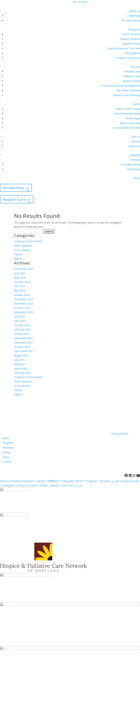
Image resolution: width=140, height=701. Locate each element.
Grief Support (132, 53)
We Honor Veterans (128, 90)
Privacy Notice (119, 433)
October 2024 (22, 282)
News (136, 178)
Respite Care (132, 71)
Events (136, 104)
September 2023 (24, 312)
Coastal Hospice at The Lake (123, 48)
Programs (134, 29)
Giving (6, 452)
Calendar (135, 155)
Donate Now (13, 187)
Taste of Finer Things (127, 108)
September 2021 (24, 351)
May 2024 (20, 290)
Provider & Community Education (120, 85)
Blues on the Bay (130, 123)
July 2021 (19, 360)
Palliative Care (131, 76)
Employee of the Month (28, 241)
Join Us (136, 136)
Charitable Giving (130, 164)
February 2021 (22, 372)
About (6, 438)
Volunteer (134, 146)
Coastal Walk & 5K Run (126, 127)
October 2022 (22, 325)
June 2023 (20, 321)
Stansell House (131, 43)
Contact (7, 461)
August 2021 (21, 355)
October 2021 (22, 347)
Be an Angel (133, 118)
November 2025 (23, 268)
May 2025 (20, 277)
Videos (18, 258)
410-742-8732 (80, 2)
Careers (135, 141)
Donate (135, 159)
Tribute (18, 254)
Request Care (14, 199)
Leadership (133, 15)
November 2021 (23, 342)
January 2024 (21, 295)
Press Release (22, 250)
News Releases (23, 245)
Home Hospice (131, 34)
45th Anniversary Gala (127, 113)
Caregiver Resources (128, 58)
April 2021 (20, 364)
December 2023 (23, 299)
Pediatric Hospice (130, 39)
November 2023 (23, 303)
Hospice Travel (131, 81)
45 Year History (131, 20)
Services (135, 66)
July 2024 (19, 286)
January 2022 (21, 333)
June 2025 (20, 273)
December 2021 (23, 338)
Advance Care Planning (126, 95)
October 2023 (22, 307)
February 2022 (22, 329)
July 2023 (19, 316)
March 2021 (21, 368)
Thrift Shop (133, 169)
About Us (134, 11)
